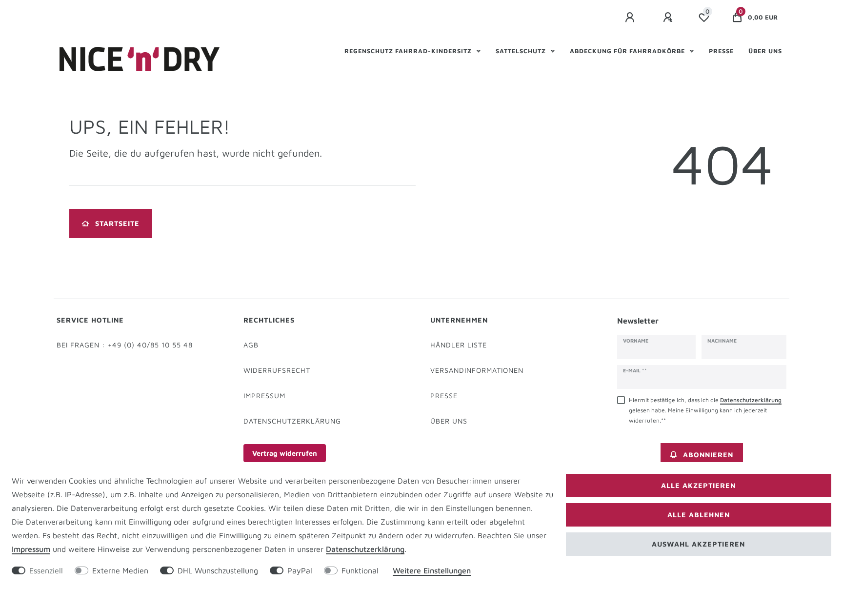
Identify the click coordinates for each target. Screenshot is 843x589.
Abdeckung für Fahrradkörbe (628, 51)
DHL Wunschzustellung (218, 570)
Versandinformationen (476, 370)
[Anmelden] (631, 17)
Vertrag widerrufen (284, 453)
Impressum (264, 395)
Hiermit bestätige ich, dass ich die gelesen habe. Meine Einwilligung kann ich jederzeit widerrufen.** (705, 410)
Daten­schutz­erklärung (365, 549)
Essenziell (46, 570)
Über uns (765, 51)
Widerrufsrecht (276, 370)
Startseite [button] (117, 223)
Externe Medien (120, 570)
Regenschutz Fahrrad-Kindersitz (409, 51)
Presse (721, 51)
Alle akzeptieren (698, 485)
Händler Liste (458, 345)
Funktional (360, 570)
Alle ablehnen (698, 514)
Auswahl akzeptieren (698, 544)
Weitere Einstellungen (432, 570)
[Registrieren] (669, 17)
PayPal (299, 570)
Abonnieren (708, 454)
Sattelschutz (522, 51)
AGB (251, 345)
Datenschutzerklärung (292, 421)
